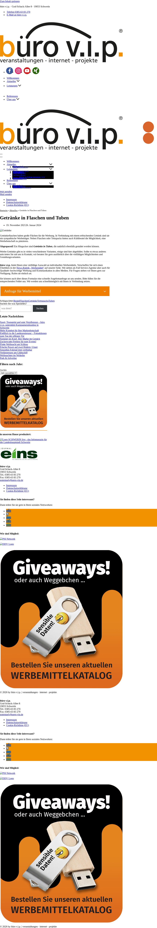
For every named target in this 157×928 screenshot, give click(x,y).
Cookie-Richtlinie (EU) (17, 205)
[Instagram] (18, 70)
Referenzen (12, 96)
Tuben (51, 301)
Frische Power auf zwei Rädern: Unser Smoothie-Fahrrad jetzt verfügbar (19, 348)
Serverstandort (19, 186)
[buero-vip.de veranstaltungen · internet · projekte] (61, 63)
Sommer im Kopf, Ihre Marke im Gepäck (20, 338)
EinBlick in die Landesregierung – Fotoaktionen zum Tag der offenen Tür (23, 334)
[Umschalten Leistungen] (50, 169)
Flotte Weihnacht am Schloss (14, 344)
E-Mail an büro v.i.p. (17, 15)
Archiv (3, 370)
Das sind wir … (19, 185)
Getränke (32, 301)
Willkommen (13, 78)
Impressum (11, 199)
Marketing (17, 172)
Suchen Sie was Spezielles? (13, 303)
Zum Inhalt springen (10, 1)
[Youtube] (27, 70)
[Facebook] (9, 70)
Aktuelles (13, 210)
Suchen (40, 308)
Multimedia (18, 178)
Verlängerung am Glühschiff (13, 352)
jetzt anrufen (6, 191)
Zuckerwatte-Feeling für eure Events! (18, 341)
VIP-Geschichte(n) (20, 167)
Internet (16, 177)
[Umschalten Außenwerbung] (50, 175)
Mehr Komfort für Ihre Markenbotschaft (19, 330)
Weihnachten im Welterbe (12, 355)
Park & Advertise (8, 358)
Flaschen (24, 301)
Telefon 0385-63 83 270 (18, 12)
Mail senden (6, 194)
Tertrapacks (42, 301)
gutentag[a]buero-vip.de (11, 480)
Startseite (4, 210)
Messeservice (18, 171)
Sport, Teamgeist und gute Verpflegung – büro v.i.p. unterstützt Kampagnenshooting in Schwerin (22, 325)
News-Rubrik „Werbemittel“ (30, 268)
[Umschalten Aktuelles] (50, 164)
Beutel (16, 301)
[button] (18, 81)
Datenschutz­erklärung (22, 187)
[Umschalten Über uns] (50, 183)
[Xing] (35, 70)
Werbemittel (18, 166)
